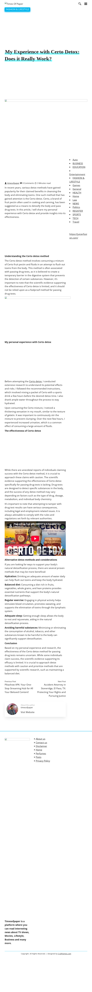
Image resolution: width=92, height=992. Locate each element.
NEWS (76, 203)
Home (76, 196)
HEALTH (77, 192)
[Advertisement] (46, 30)
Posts (38, 757)
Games (76, 185)
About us (40, 738)
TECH (75, 218)
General (77, 189)
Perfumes (41, 753)
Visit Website (27, 712)
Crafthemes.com (64, 954)
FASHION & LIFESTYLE (17, 9)
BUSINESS (78, 163)
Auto (75, 159)
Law (75, 200)
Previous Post (10, 681)
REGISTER (78, 211)
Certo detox (35, 381)
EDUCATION (79, 167)
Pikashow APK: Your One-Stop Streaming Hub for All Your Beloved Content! (19, 688)
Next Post (62, 681)
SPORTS (77, 214)
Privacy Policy (43, 760)
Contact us (41, 742)
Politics (76, 207)
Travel (76, 221)
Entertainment (77, 174)
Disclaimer (41, 746)
